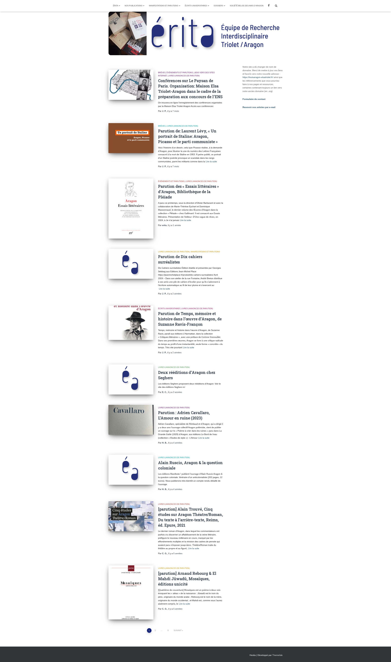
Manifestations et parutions (164, 6)
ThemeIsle (277, 655)
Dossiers (219, 6)
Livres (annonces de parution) (184, 76)
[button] (119, 6)
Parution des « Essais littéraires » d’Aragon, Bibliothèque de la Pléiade (188, 192)
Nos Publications (134, 6)
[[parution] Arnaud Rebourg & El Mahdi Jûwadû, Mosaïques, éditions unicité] (130, 592)
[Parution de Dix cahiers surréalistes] (130, 264)
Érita (116, 6)
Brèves (162, 73)
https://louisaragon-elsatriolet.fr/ (258, 77)
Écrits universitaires (196, 6)
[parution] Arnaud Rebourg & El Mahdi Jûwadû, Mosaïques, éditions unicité (187, 579)
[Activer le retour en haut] (385, 656)
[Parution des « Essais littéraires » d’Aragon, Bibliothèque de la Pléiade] (130, 208)
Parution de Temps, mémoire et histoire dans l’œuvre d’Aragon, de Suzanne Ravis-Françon (190, 319)
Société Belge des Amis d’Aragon (246, 6)
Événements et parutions (179, 73)
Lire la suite (211, 161)
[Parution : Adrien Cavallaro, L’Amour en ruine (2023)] (130, 420)
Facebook (269, 6)
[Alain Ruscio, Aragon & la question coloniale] (130, 470)
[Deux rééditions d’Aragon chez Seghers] (130, 379)
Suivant (177, 630)
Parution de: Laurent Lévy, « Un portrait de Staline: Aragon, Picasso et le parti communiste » (188, 136)
